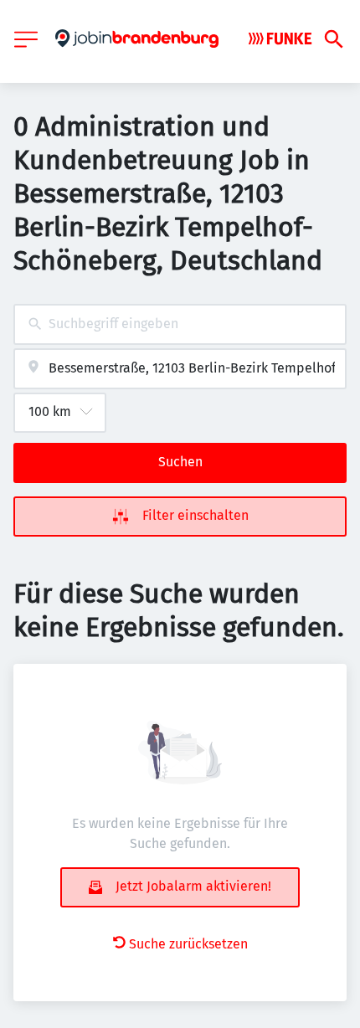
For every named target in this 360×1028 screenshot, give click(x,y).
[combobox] (180, 324)
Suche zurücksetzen (188, 944)
